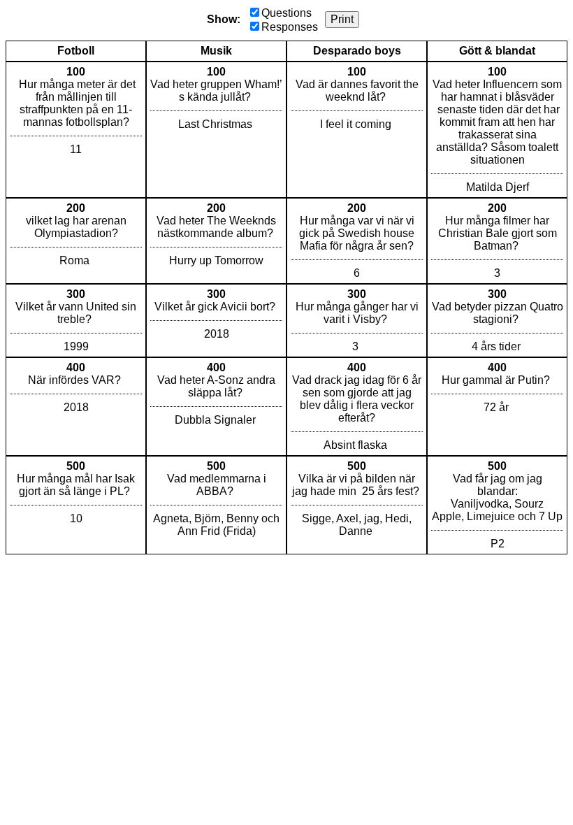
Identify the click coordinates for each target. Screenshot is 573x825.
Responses (289, 27)
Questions (286, 13)
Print (342, 19)
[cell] (76, 130)
